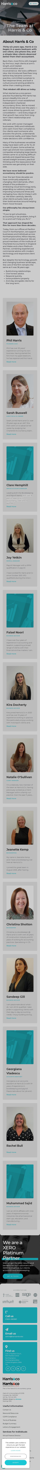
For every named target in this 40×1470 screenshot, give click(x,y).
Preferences (15, 1456)
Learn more (16, 1450)
